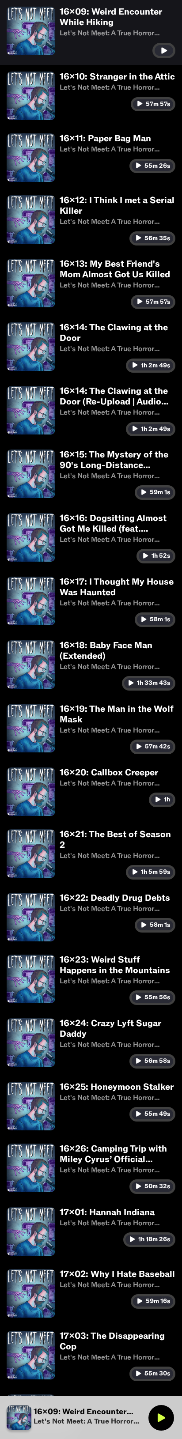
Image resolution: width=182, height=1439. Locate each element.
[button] (91, 32)
